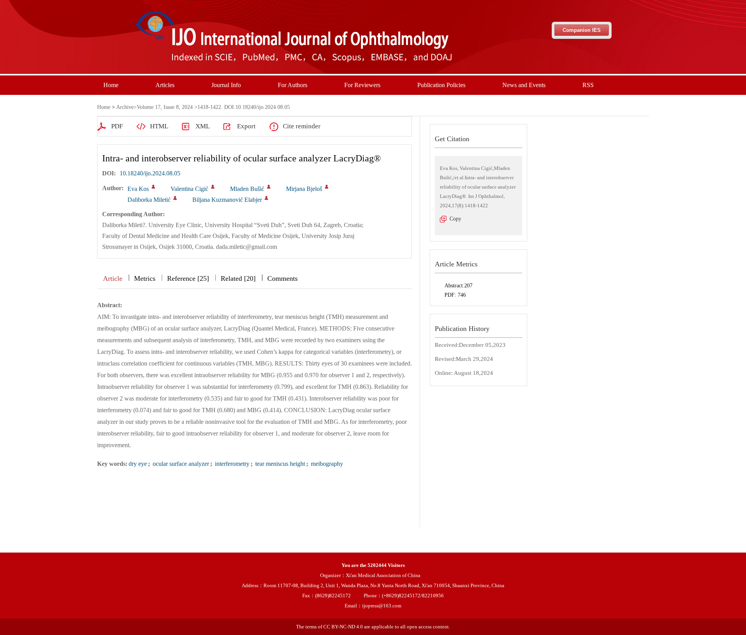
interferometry (231, 463)
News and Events (524, 85)
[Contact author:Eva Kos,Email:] (153, 187)
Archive (125, 107)
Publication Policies (441, 85)
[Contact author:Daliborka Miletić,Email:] (175, 198)
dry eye (138, 463)
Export (246, 126)
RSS (588, 85)
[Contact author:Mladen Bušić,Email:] (268, 187)
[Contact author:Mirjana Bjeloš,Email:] (326, 187)
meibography (326, 463)
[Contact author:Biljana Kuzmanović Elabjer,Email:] (266, 198)
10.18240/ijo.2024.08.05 (150, 173)
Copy (455, 219)
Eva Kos (138, 188)
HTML (159, 126)
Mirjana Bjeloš (304, 188)
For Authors (292, 85)
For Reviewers (362, 85)
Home (111, 85)
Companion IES (582, 30)
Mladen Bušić (247, 188)
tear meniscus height (279, 463)
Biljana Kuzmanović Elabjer (227, 199)
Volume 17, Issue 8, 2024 (165, 107)
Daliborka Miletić (149, 199)
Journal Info (226, 85)
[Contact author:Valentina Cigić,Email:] (212, 187)
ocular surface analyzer (180, 463)
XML (202, 126)
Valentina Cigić (189, 188)
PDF (117, 126)
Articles (164, 85)
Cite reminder (302, 126)
